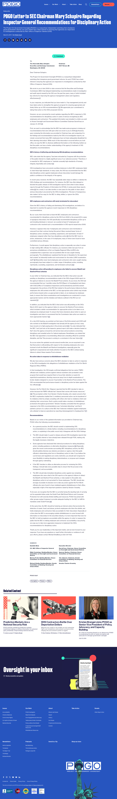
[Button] (86, 4)
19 (50, 502)
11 (37, 300)
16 (31, 394)
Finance (42, 581)
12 (49, 317)
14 (81, 338)
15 (39, 385)
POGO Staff (34, 575)
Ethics (49, 581)
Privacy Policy (28, 785)
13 (68, 326)
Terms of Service (37, 785)
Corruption (34, 581)
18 (75, 446)
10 (73, 265)
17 (86, 411)
